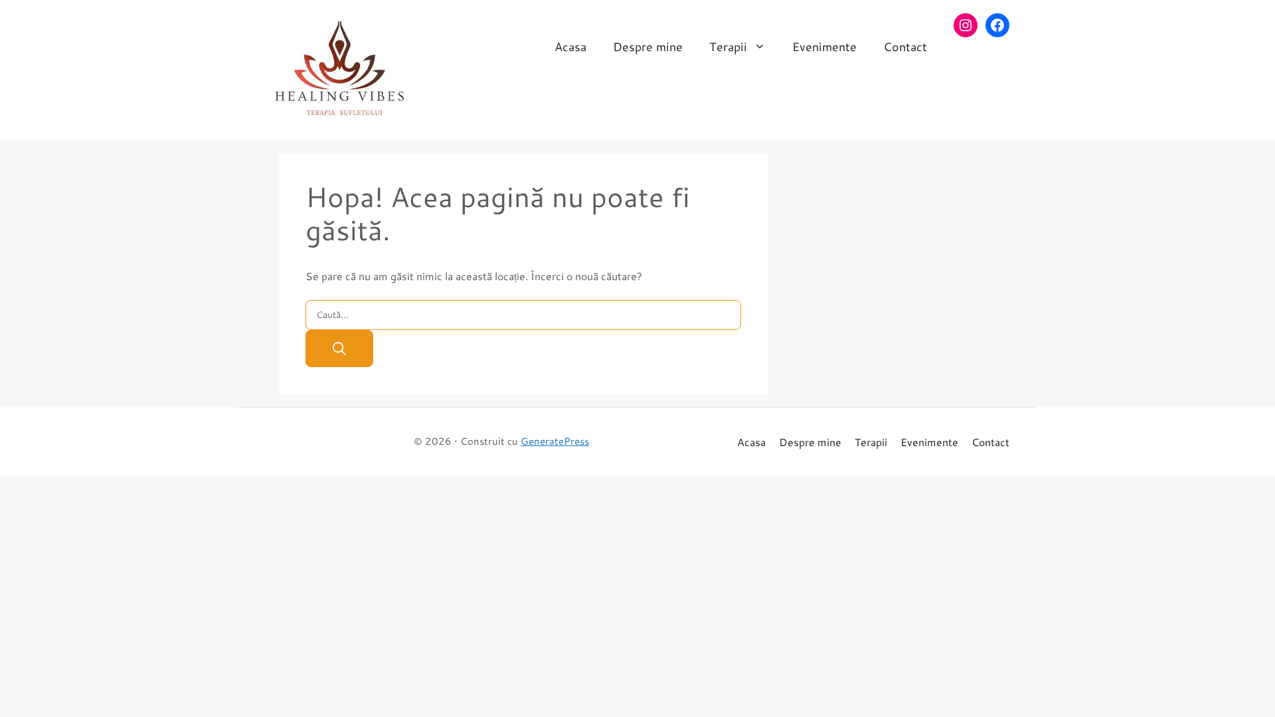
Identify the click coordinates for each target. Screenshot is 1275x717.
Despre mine (648, 46)
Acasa (570, 46)
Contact (905, 46)
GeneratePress (555, 441)
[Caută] (339, 348)
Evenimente (824, 46)
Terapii (728, 46)
